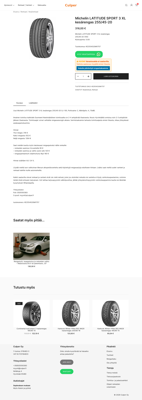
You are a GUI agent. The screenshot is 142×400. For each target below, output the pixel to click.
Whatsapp (67, 371)
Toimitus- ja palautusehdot (117, 380)
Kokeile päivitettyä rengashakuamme (93, 68)
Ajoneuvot (8, 5)
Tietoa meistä (112, 373)
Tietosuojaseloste (113, 377)
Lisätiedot (33, 103)
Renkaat (24, 12)
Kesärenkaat (33, 12)
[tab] (19, 103)
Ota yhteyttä (112, 363)
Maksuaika (42, 5)
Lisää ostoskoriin (111, 76)
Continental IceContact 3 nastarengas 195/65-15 (31, 330)
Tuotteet (110, 355)
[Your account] (131, 5)
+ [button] (88, 76)
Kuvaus (19, 103)
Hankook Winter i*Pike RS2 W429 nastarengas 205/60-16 (71, 330)
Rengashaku (111, 359)
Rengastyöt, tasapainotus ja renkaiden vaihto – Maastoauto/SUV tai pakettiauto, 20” (31, 262)
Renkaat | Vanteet (25, 5)
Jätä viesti (67, 362)
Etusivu (16, 12)
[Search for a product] (126, 5)
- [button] (78, 76)
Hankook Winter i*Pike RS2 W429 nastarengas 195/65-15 (110, 330)
